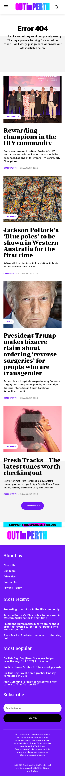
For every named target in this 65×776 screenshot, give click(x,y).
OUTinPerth (10, 167)
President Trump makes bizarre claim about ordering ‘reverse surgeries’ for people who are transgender (30, 353)
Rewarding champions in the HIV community (29, 136)
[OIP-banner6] (32, 524)
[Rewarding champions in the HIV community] (32, 99)
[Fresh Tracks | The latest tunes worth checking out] (32, 429)
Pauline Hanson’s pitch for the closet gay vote (32, 667)
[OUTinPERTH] (32, 6)
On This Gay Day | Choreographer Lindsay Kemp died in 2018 (29, 674)
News (9, 321)
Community (12, 116)
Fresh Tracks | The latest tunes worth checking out (31, 466)
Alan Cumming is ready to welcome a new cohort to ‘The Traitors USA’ (30, 683)
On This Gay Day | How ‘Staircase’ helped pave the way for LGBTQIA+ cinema (29, 659)
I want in (32, 718)
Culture (11, 216)
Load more (31, 505)
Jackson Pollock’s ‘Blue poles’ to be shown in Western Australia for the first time (31, 242)
